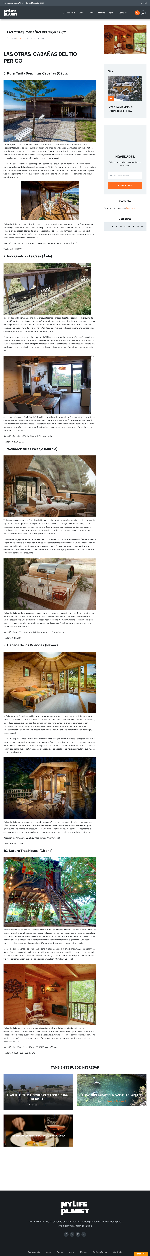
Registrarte (131, 208)
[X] (117, 226)
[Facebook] (112, 226)
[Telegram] (129, 226)
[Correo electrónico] (142, 226)
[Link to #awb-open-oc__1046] (137, 12)
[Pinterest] (138, 226)
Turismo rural (21, 38)
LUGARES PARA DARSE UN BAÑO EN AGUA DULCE (112, 1095)
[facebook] (137, 3)
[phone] (83, 1234)
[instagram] (145, 3)
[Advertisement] (74, 1166)
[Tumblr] (133, 226)
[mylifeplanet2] (11, 10)
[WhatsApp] (125, 226)
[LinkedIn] (121, 226)
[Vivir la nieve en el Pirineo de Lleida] (125, 77)
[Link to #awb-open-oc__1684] (143, 12)
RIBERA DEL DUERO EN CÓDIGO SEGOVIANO (38, 1135)
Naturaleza (111, 1101)
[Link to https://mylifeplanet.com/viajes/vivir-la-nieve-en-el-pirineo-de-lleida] (111, 98)
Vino (48, 1141)
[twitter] (141, 3)
